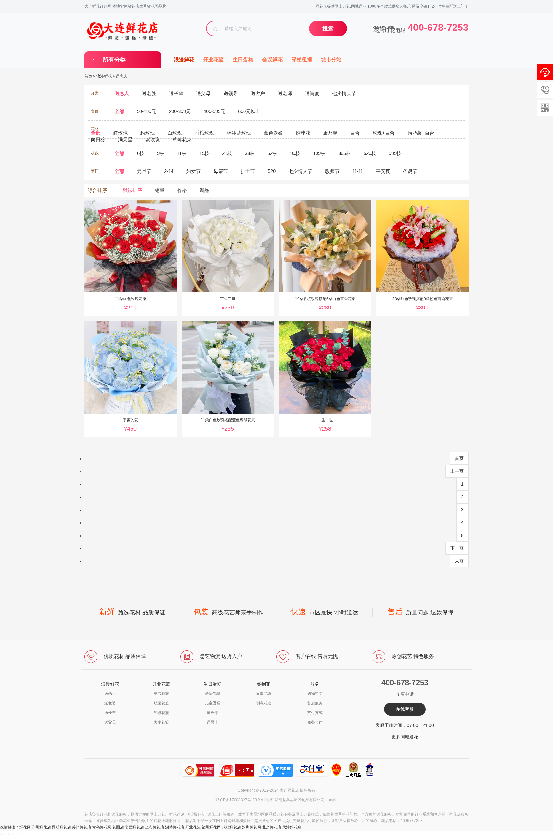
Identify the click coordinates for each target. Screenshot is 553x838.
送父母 (110, 722)
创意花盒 (263, 703)
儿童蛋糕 (212, 703)
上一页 (457, 471)
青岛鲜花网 (101, 827)
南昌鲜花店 (134, 827)
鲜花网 (25, 827)
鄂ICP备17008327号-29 (236, 800)
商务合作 (315, 722)
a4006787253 (12, 834)
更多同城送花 (404, 736)
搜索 (328, 28)
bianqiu (331, 800)
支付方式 (315, 713)
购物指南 (315, 693)
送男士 (212, 722)
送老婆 (110, 703)
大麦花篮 (161, 722)
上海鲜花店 (154, 827)
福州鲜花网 (211, 827)
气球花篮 (161, 713)
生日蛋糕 (243, 59)
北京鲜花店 (271, 827)
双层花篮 (161, 703)
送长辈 (110, 713)
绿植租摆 (302, 59)
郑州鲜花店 (41, 827)
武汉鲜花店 (231, 827)
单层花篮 (161, 693)
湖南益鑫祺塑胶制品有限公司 (300, 800)
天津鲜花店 (291, 827)
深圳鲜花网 (251, 827)
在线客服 (405, 709)
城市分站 (331, 59)
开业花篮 (213, 59)
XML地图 (266, 800)
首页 (88, 76)
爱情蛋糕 (212, 693)
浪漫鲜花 (184, 59)
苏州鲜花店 (81, 827)
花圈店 (118, 827)
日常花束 (263, 693)
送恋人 (121, 76)
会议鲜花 (272, 59)
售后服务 (315, 703)
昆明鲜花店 (61, 827)
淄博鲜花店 (174, 827)
